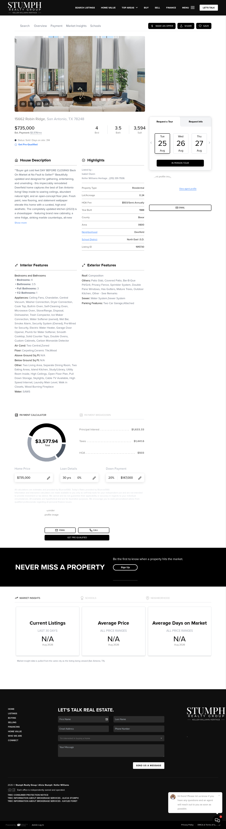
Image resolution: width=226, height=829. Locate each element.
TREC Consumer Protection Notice (28, 795)
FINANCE (171, 7)
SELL (157, 7)
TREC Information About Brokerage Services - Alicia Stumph (43, 798)
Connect (13, 740)
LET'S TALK (209, 7)
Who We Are (15, 736)
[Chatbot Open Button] (217, 820)
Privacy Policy (187, 825)
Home (11, 709)
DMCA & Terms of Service (209, 825)
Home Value (108, 7)
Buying (12, 718)
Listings (12, 713)
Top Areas (128, 7)
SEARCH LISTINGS (85, 7)
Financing (14, 727)
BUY (146, 7)
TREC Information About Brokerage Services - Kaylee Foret (42, 801)
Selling (12, 722)
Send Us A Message (148, 765)
